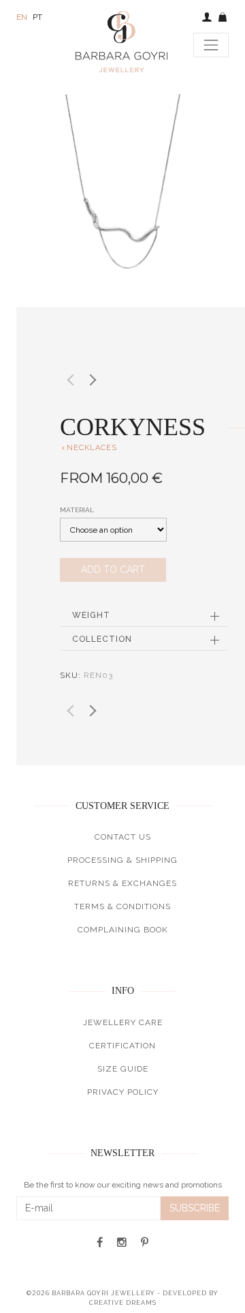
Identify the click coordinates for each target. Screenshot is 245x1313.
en (21, 17)
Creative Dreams (123, 1302)
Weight (91, 615)
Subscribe (194, 1208)
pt (37, 17)
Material (77, 510)
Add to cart (113, 569)
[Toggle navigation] (211, 45)
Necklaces (88, 447)
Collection (102, 639)
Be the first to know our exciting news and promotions (123, 1185)
